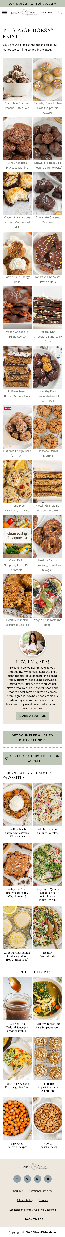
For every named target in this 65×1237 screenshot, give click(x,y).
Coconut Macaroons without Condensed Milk (17, 222)
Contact (43, 1200)
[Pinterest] (27, 1179)
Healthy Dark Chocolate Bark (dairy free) (48, 336)
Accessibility (16, 1209)
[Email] (48, 1179)
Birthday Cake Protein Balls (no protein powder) (48, 108)
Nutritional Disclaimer (41, 1190)
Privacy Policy (25, 1200)
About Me (17, 1190)
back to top (34, 1219)
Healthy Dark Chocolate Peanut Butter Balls (47, 396)
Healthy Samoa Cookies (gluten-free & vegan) (48, 565)
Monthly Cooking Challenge (40, 1209)
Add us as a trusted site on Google (34, 758)
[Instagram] (37, 1179)
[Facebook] (17, 1179)
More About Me (32, 715)
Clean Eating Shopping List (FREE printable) (17, 565)
